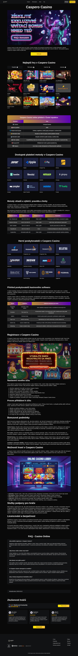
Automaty (62, 67)
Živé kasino (30, 67)
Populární (14, 67)
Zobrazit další (39, 627)
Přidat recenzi (63, 605)
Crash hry (46, 67)
